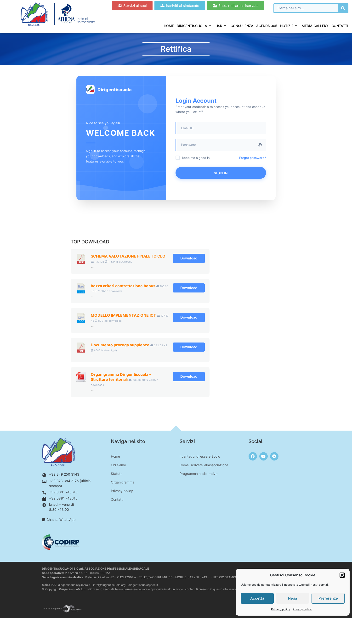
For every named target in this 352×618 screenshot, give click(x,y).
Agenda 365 (266, 26)
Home (169, 26)
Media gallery (315, 26)
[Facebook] (253, 456)
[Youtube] (263, 456)
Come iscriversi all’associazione (204, 465)
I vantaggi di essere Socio (200, 456)
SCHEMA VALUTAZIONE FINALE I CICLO (128, 256)
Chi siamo (118, 465)
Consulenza (242, 26)
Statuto (116, 474)
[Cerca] (343, 8)
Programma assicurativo (198, 474)
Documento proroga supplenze (120, 345)
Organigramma (122, 482)
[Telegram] (274, 456)
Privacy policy (280, 609)
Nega (292, 598)
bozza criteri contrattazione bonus (123, 285)
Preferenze (328, 598)
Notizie (286, 26)
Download (188, 258)
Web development (52, 608)
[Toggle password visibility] (259, 144)
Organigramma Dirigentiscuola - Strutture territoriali (121, 377)
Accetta (257, 598)
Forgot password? (252, 158)
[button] (342, 575)
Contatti (339, 26)
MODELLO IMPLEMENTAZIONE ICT (123, 315)
